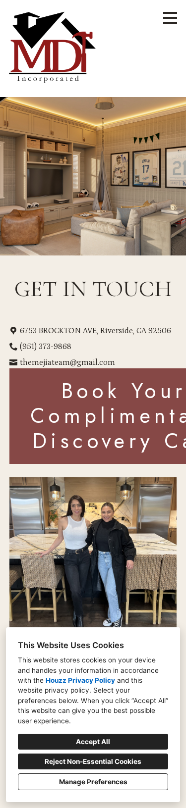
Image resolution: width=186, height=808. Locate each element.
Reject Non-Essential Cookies (93, 761)
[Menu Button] (170, 18)
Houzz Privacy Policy (80, 680)
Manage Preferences (93, 782)
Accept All (93, 742)
